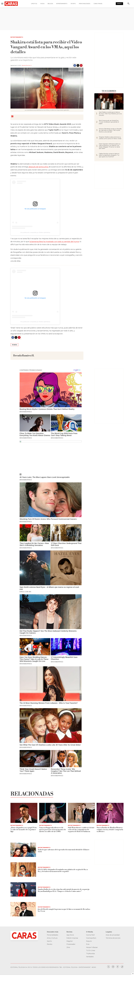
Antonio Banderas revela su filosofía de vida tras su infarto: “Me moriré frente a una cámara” (110, 130)
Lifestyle (34, 3)
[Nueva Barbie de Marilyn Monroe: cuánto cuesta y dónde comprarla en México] (110, 813)
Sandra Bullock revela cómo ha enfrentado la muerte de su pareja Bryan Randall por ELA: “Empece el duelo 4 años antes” (63, 890)
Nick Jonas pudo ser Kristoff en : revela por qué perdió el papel (109, 122)
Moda (42, 3)
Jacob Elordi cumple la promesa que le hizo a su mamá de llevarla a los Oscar (64, 910)
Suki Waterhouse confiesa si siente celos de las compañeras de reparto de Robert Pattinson (81, 830)
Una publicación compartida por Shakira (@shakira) (35, 232)
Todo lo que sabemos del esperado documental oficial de (63, 851)
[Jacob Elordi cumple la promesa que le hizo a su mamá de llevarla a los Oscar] (23, 909)
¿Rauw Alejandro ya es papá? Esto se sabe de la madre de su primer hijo (23, 830)
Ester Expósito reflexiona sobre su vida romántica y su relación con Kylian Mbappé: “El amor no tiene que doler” (109, 146)
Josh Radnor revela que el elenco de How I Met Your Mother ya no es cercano (110, 113)
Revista (119, 3)
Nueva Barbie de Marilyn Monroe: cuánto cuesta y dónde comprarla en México (110, 830)
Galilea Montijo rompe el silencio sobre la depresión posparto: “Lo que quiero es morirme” (109, 155)
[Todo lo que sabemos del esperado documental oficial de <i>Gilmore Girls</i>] (23, 850)
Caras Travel (98, 3)
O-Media (89, 932)
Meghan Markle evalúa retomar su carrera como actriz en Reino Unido (110, 137)
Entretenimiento (61, 3)
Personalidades (84, 3)
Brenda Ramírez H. (27, 65)
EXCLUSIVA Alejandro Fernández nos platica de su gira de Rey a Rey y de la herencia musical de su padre (63, 870)
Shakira (14, 345)
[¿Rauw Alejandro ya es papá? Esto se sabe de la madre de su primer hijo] (23, 813)
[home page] (11, 3)
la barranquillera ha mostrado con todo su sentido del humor (54, 242)
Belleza (50, 3)
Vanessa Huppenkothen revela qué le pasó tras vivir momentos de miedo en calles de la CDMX (52, 830)
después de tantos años (38, 167)
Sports (73, 3)
